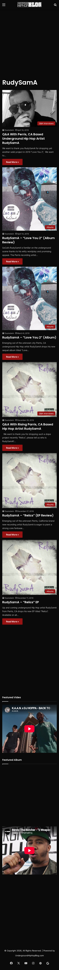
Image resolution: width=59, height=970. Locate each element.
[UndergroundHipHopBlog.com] (29, 4)
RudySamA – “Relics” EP (20, 602)
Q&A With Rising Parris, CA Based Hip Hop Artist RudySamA (27, 426)
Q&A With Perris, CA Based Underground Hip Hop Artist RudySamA (23, 138)
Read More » (12, 162)
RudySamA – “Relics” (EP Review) (28, 515)
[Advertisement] (29, 42)
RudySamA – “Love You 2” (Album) (29, 337)
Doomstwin (9, 130)
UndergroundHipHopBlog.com (29, 955)
